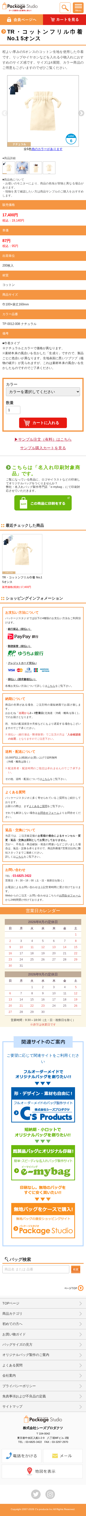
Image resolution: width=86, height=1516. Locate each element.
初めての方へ (12, 1324)
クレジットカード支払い (22, 663)
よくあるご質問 (38, 806)
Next (81, 113)
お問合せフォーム (48, 812)
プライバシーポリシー (19, 1386)
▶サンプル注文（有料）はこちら (43, 439)
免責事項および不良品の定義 (24, 1396)
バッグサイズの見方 (17, 1344)
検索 (76, 1269)
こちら (51, 685)
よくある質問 (12, 1365)
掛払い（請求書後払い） (22, 679)
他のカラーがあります (47, 149)
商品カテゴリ (12, 1313)
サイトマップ (12, 1406)
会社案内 (9, 1375)
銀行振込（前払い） (20, 628)
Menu (78, 10)
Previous (4, 113)
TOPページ (10, 1303)
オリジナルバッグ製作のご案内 (25, 1355)
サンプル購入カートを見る (43, 448)
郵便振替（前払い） (20, 646)
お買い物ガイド (14, 1334)
